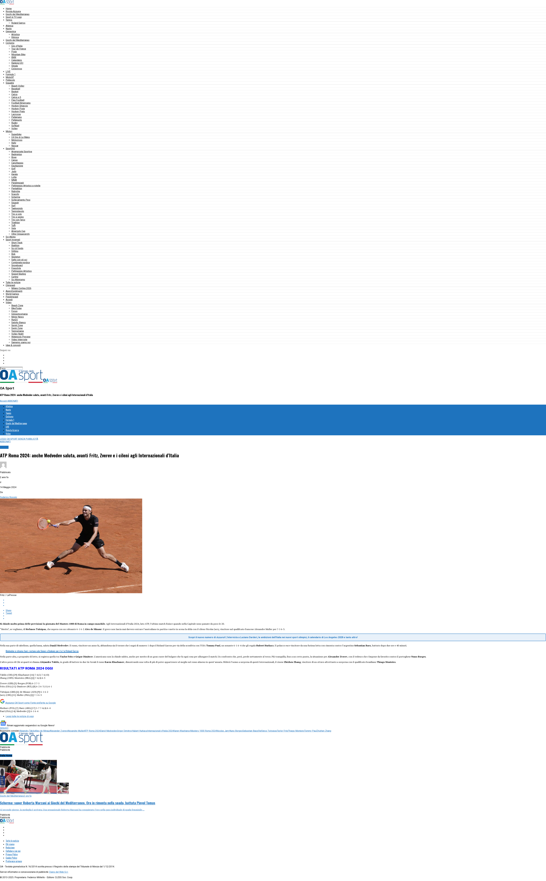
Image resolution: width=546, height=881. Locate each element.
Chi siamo (10, 844)
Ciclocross (16, 68)
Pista (14, 51)
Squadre (10, 83)
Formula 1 (10, 74)
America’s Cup (18, 231)
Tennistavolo (17, 211)
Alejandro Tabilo (27, 731)
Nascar (14, 145)
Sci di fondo (17, 248)
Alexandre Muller (75, 731)
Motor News (17, 317)
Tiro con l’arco (18, 219)
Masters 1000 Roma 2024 (203, 731)
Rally (13, 143)
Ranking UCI (17, 63)
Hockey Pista (18, 108)
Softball (15, 125)
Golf (13, 168)
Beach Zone (17, 305)
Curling (14, 276)
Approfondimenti (14, 291)
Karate (14, 174)
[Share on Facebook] (276, 600)
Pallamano (16, 117)
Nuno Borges (235, 731)
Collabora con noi (13, 851)
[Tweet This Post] (276, 602)
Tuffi (13, 225)
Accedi (9, 299)
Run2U (14, 319)
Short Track (16, 242)
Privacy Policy (12, 854)
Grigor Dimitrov (124, 731)
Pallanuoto (16, 120)
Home (9, 8)
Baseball (15, 88)
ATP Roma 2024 (92, 731)
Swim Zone (17, 328)
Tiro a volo (16, 214)
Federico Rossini (8, 497)
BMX (13, 57)
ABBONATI (12, 401)
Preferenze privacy (14, 861)
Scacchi (15, 194)
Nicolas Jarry (222, 731)
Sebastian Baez (250, 731)
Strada (14, 66)
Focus (14, 311)
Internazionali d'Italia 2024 (160, 731)
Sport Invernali (13, 239)
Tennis (9, 20)
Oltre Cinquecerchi (20, 234)
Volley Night (17, 334)
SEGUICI (4, 728)
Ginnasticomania (19, 314)
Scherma (15, 197)
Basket (14, 91)
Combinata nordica (20, 262)
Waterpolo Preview (20, 336)
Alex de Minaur (42, 731)
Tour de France (18, 48)
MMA (14, 180)
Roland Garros (18, 23)
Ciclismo (10, 43)
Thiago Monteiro (296, 731)
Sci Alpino (11, 236)
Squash (15, 202)
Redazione (10, 847)
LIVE (8, 71)
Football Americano (21, 103)
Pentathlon (16, 188)
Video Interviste (19, 339)
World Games (12, 294)
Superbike (16, 134)
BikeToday (16, 308)
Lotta (13, 177)
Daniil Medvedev (108, 731)
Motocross (16, 140)
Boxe (13, 157)
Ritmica (15, 37)
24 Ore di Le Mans (20, 137)
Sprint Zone (17, 325)
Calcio (14, 94)
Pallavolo (10, 80)
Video (9, 302)
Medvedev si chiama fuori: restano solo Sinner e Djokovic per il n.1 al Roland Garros (42, 651)
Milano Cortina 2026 (21, 288)
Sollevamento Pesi (20, 200)
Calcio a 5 (16, 97)
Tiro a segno (17, 217)
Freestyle (16, 268)
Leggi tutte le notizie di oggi (20, 716)
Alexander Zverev (58, 731)
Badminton (16, 154)
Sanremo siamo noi (20, 342)
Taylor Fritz (282, 731)
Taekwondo (17, 208)
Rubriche (15, 191)
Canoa (14, 160)
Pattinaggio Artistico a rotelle (25, 185)
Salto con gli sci (19, 259)
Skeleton (15, 257)
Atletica (9, 25)
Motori (9, 131)
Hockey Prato (18, 111)
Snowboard (17, 265)
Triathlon (15, 222)
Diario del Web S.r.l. (58, 872)
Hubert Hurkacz (139, 731)
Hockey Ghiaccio (19, 105)
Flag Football (17, 100)
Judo (13, 171)
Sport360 (10, 148)
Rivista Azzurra (13, 11)
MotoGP (10, 77)
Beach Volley (17, 86)
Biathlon (15, 245)
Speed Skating (18, 274)
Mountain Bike (18, 54)
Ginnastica (11, 31)
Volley (14, 128)
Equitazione (17, 165)
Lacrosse (16, 114)
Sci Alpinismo (18, 279)
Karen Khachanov (181, 731)
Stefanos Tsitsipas (267, 731)
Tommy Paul (310, 731)
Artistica (15, 34)
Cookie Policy (11, 858)
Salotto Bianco (18, 322)
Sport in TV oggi (14, 17)
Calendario (16, 60)
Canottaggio (17, 163)
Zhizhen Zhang (324, 731)
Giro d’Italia (16, 46)
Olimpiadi (10, 285)
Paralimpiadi (17, 182)
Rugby (14, 123)
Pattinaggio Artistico (21, 271)
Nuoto (9, 28)
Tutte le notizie (13, 282)
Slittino (14, 251)
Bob (13, 254)
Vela (13, 228)
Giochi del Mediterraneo (17, 14)
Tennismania (17, 331)
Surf (13, 205)
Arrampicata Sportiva (21, 151)
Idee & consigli (13, 345)
